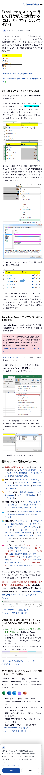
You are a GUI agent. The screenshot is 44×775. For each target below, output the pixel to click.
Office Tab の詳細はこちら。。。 (16, 661)
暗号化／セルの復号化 (23, 533)
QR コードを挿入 (26, 557)
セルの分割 (28, 565)
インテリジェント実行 (27, 470)
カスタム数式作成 (20, 473)
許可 (11, 770)
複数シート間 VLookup (26, 495)
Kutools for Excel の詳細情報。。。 (16, 348)
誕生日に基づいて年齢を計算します (23, 554)
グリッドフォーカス (21, 521)
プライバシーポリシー (12, 765)
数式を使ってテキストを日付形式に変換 (17, 74)
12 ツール (30, 545)
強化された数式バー (18, 524)
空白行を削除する (21, 482)
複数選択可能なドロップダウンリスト (26, 508)
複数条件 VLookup (27, 492)
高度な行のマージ (16, 565)
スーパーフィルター (26, 535)
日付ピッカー (24, 530)
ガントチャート (20, 551)
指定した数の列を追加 (26, 511)
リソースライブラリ (31, 527)
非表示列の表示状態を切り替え (19, 514)
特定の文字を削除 (21, 548)
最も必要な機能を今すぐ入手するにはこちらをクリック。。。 (22, 594)
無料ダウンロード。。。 (22, 613)
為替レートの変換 (16, 562)
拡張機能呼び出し (22, 476)
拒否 (30, 770)
